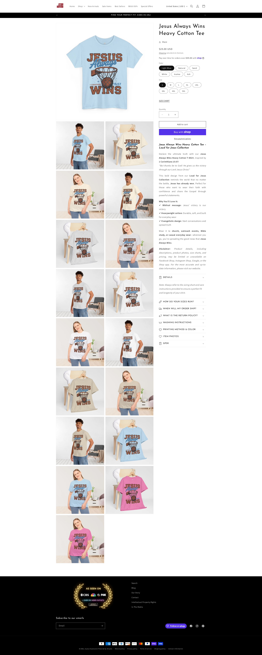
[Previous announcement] (57, 15)
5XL (183, 91)
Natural (181, 68)
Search (135, 583)
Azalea (177, 74)
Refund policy (120, 649)
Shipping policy (160, 649)
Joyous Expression (91, 649)
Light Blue (166, 68)
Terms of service (146, 649)
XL (187, 85)
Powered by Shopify (105, 649)
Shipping (162, 53)
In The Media (137, 607)
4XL (173, 91)
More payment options (182, 139)
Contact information (175, 649)
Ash (188, 74)
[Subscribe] (102, 626)
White (164, 74)
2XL (197, 85)
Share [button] (164, 42)
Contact (135, 597)
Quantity (162, 109)
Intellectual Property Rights (144, 602)
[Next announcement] (205, 15)
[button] (81, 6)
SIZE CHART (164, 100)
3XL (163, 91)
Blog (134, 588)
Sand (194, 68)
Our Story (136, 592)
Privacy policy (132, 649)
